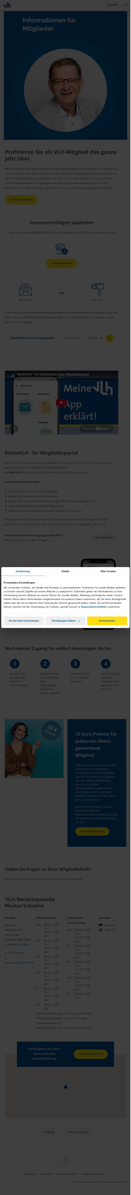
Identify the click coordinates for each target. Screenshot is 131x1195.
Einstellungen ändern (64, 620)
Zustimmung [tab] (23, 571)
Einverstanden (107, 620)
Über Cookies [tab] (108, 571)
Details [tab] (65, 571)
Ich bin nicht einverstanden (24, 620)
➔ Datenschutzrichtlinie (92, 606)
